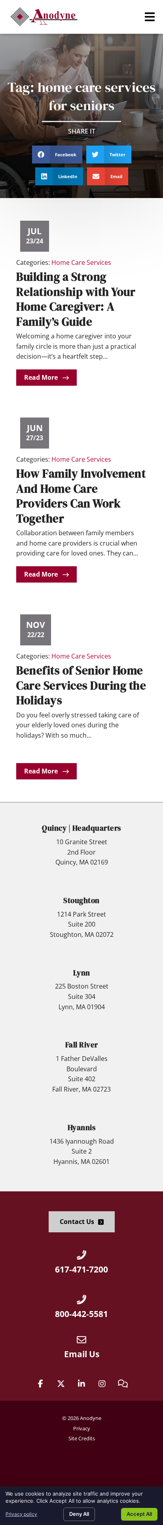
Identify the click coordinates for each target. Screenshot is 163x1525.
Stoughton (81, 900)
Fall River (81, 1044)
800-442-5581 (81, 1313)
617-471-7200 (81, 1269)
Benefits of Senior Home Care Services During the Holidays (81, 685)
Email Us (81, 1354)
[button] (150, 17)
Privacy (81, 1428)
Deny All (79, 1514)
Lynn (81, 972)
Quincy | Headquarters (81, 828)
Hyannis (82, 1127)
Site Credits (81, 1438)
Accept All (139, 1514)
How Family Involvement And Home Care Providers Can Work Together (81, 496)
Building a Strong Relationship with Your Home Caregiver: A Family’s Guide (75, 299)
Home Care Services (81, 262)
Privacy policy (21, 1514)
